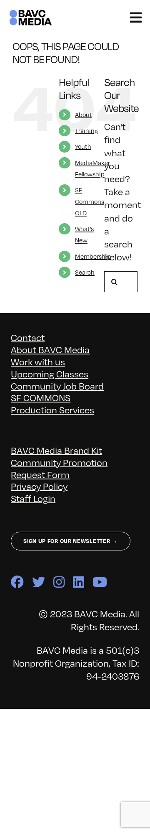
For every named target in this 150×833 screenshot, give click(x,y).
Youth (83, 146)
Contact (28, 337)
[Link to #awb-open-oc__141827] (136, 17)
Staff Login (33, 498)
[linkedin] (78, 582)
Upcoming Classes (49, 373)
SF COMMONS (40, 397)
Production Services (52, 409)
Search (85, 272)
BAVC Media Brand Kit (56, 449)
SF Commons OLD (89, 201)
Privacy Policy (39, 485)
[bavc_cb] (30, 13)
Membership (93, 256)
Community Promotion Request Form (59, 468)
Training (86, 130)
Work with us (38, 361)
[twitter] (38, 582)
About (83, 114)
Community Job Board (57, 385)
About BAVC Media (50, 349)
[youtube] (99, 582)
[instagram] (59, 582)
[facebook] (17, 582)
